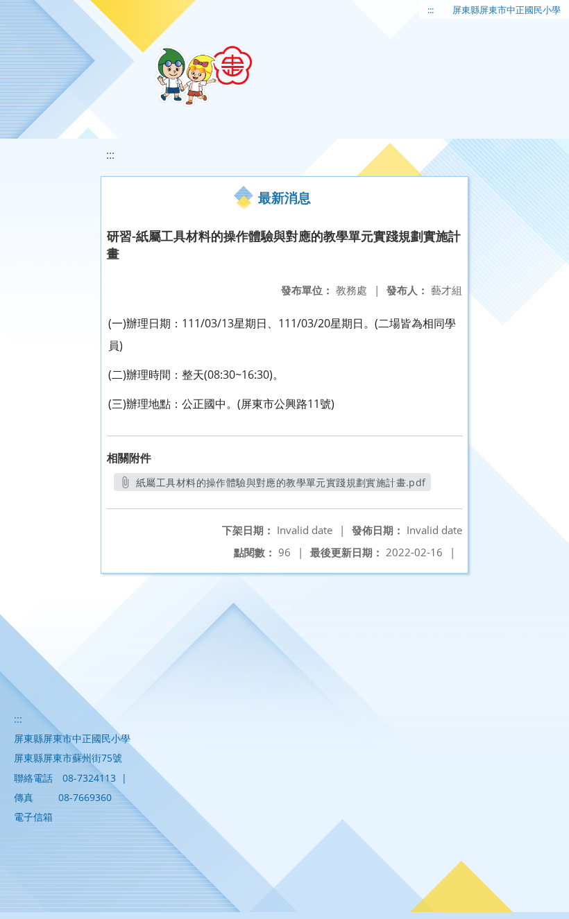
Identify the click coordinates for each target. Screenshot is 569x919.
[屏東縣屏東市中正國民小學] (203, 76)
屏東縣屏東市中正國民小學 (506, 9)
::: (430, 9)
